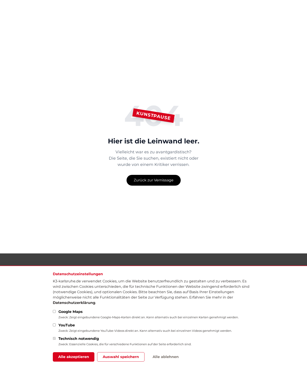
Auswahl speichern (121, 357)
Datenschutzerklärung (74, 303)
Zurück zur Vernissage (154, 180)
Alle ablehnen (166, 357)
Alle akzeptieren (73, 357)
